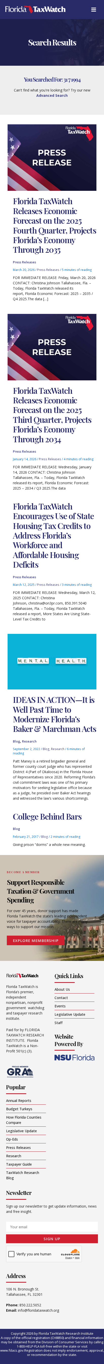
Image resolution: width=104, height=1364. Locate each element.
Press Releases (24, 262)
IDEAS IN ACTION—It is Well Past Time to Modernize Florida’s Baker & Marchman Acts (54, 714)
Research (29, 741)
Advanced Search (52, 95)
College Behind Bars (47, 816)
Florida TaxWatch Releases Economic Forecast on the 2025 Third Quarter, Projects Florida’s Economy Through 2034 (52, 414)
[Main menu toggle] (93, 9)
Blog (16, 741)
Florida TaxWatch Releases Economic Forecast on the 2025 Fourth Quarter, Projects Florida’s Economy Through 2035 (54, 225)
